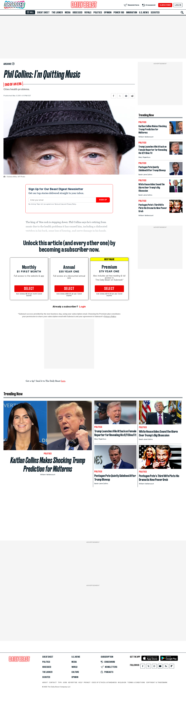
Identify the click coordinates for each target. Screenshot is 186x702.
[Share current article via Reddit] (132, 95)
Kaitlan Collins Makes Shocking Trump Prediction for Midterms (47, 464)
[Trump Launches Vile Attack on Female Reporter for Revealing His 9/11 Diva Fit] (176, 154)
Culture (75, 672)
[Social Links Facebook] (142, 667)
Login (82, 306)
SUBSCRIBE (165, 5)
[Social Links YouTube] (160, 667)
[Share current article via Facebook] (113, 95)
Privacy (87, 682)
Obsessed (77, 12)
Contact (53, 682)
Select (29, 289)
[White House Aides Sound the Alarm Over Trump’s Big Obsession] (176, 191)
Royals (87, 12)
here (63, 381)
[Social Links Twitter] (148, 667)
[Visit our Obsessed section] (23, 5)
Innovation (131, 12)
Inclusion (122, 682)
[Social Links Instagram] (154, 667)
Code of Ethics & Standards (104, 682)
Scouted (155, 12)
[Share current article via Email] (126, 95)
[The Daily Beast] (84, 5)
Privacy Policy (71, 204)
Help (80, 682)
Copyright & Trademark (156, 682)
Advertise (72, 682)
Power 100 (118, 12)
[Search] (182, 12)
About (45, 682)
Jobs (65, 682)
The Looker (57, 12)
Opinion (107, 12)
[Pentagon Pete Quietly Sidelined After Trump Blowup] (176, 174)
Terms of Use (59, 204)
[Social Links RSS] (166, 667)
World (74, 667)
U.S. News (144, 12)
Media (67, 12)
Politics (97, 12)
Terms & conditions (136, 682)
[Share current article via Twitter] (119, 95)
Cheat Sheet (43, 12)
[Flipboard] (171, 667)
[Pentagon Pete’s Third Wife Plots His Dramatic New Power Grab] (176, 212)
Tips (60, 682)
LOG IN (178, 5)
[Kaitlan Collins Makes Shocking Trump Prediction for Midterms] (176, 133)
